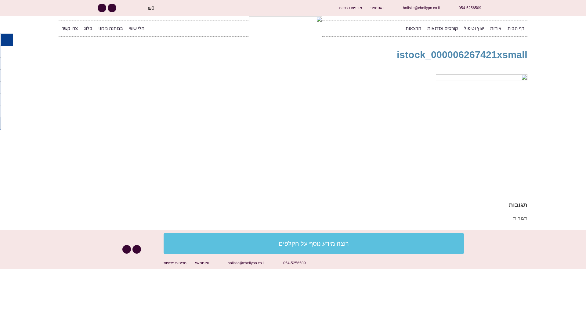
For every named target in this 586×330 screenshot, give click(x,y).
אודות (495, 28)
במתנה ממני (111, 28)
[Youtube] (102, 8)
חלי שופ (136, 28)
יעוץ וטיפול (474, 28)
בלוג (88, 28)
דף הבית (516, 28)
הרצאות (413, 28)
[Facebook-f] (112, 8)
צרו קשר (70, 28)
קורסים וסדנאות (442, 28)
